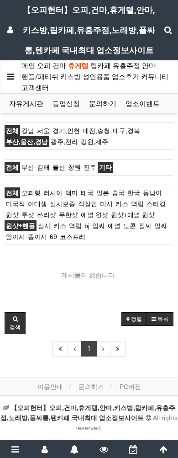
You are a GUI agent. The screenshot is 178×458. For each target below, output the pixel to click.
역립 (137, 204)
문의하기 (102, 104)
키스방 (70, 77)
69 (53, 236)
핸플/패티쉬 (39, 77)
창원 (74, 167)
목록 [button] (162, 319)
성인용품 (96, 77)
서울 (43, 130)
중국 (118, 193)
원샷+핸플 (20, 225)
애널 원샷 (94, 214)
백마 (71, 193)
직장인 (87, 204)
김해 (43, 167)
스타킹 (156, 204)
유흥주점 (126, 66)
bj (86, 225)
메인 (28, 66)
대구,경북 (126, 130)
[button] (15, 323)
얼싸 (160, 225)
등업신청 (66, 104)
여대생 (37, 204)
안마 (149, 66)
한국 (133, 193)
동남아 (152, 193)
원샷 (12, 214)
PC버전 (130, 386)
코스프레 (72, 236)
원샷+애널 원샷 (133, 214)
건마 (59, 66)
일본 (102, 193)
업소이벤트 (143, 104)
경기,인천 (66, 130)
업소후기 (125, 77)
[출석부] (133, 449)
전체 (12, 130)
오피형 (31, 193)
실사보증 (62, 204)
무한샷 (68, 214)
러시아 (53, 193)
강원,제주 (94, 141)
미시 (106, 204)
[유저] (44, 449)
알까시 (15, 236)
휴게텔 (78, 66)
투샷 (27, 214)
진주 (90, 167)
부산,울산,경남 (27, 141)
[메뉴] (15, 449)
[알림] (74, 449)
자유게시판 (26, 104)
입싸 (98, 225)
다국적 (15, 204)
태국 (87, 193)
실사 (44, 225)
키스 (121, 204)
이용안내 (50, 386)
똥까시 (37, 236)
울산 (58, 167)
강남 (27, 130)
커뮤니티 (154, 77)
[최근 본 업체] (104, 449)
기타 (105, 167)
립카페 (100, 66)
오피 (44, 66)
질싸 (145, 225)
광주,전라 (64, 141)
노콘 (129, 225)
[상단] (163, 449)
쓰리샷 (46, 214)
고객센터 (35, 88)
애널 (114, 225)
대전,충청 (96, 130)
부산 (27, 167)
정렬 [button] (136, 319)
